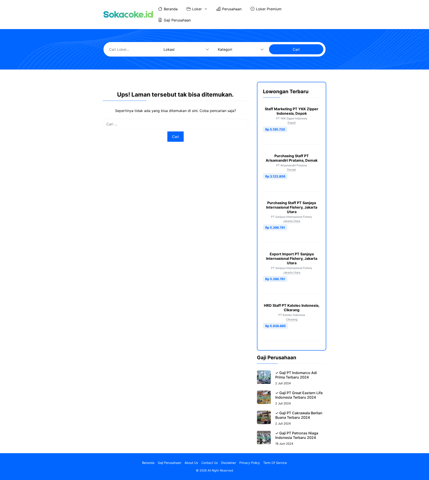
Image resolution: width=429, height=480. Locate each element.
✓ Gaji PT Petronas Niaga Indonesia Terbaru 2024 (296, 435)
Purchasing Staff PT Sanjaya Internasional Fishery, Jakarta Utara (291, 207)
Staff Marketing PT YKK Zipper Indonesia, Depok (291, 111)
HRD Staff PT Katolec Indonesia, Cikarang (292, 307)
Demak (291, 169)
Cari (296, 49)
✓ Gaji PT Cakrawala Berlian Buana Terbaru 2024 (298, 415)
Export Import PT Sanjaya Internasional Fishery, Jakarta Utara (291, 258)
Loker (197, 9)
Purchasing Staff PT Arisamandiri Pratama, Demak (292, 158)
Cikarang (291, 319)
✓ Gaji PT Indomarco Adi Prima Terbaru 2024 (296, 374)
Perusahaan (232, 9)
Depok (292, 122)
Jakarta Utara (291, 221)
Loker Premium (269, 9)
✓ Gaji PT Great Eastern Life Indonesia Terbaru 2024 (299, 395)
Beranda (171, 9)
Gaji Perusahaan (177, 20)
